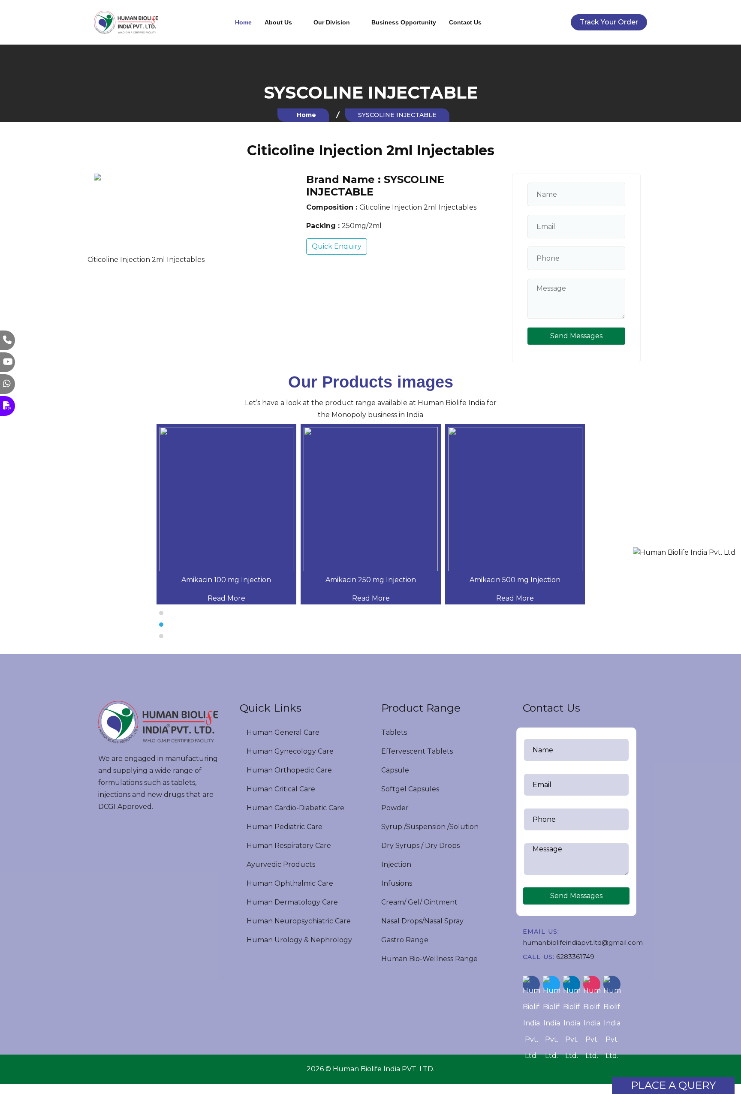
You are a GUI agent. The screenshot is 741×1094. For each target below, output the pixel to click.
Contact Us (465, 22)
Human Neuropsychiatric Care (298, 921)
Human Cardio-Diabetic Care (294, 808)
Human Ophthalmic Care (289, 883)
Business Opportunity (403, 22)
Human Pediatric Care (283, 827)
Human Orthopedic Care (288, 770)
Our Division (331, 22)
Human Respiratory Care (288, 846)
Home (243, 22)
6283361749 (575, 957)
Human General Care (282, 732)
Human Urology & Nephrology (298, 940)
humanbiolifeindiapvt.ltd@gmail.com (583, 942)
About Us (278, 22)
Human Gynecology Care (289, 751)
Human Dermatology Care (291, 902)
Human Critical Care (280, 789)
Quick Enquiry (336, 246)
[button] (370, 613)
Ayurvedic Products (280, 864)
